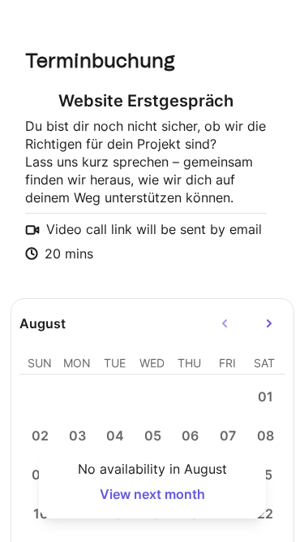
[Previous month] (224, 323)
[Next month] (269, 323)
